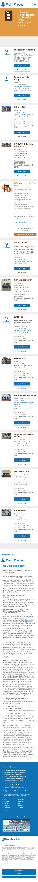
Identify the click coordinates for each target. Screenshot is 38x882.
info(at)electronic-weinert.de (23, 261)
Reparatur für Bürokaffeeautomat (14, 787)
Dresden (20, 807)
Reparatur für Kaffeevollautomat (13, 780)
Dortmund (7, 807)
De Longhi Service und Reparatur (14, 778)
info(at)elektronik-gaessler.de (23, 114)
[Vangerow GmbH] (13, 4)
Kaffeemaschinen (29, 620)
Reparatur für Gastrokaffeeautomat (14, 785)
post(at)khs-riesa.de (20, 444)
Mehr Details (22, 66)
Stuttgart (20, 805)
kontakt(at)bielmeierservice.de (24, 87)
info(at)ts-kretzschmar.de (22, 57)
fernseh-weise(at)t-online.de (23, 366)
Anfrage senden (22, 70)
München (21, 799)
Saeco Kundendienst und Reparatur (15, 776)
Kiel (19, 803)
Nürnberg (21, 801)
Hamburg (6, 805)
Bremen (6, 803)
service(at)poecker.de (21, 518)
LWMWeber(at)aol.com (21, 287)
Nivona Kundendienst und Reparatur (15, 770)
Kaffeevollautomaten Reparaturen (17, 693)
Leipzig (6, 810)
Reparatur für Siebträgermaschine (14, 783)
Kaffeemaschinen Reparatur (12, 774)
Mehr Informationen (20, 222)
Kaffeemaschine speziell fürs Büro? (24, 184)
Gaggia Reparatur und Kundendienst (15, 772)
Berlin (5, 799)
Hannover (7, 801)
